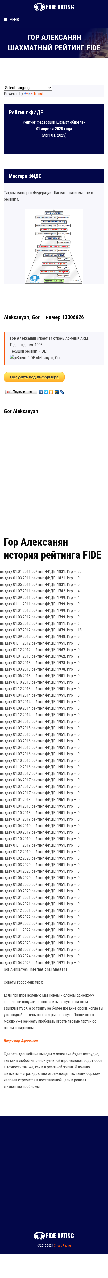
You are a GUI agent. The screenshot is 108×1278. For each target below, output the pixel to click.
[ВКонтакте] (40, 391)
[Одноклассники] (51, 391)
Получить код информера (34, 377)
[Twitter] (46, 391)
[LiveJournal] (62, 391)
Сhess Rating (62, 1245)
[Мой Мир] (56, 391)
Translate (40, 93)
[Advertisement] (54, 473)
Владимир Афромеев (21, 1041)
